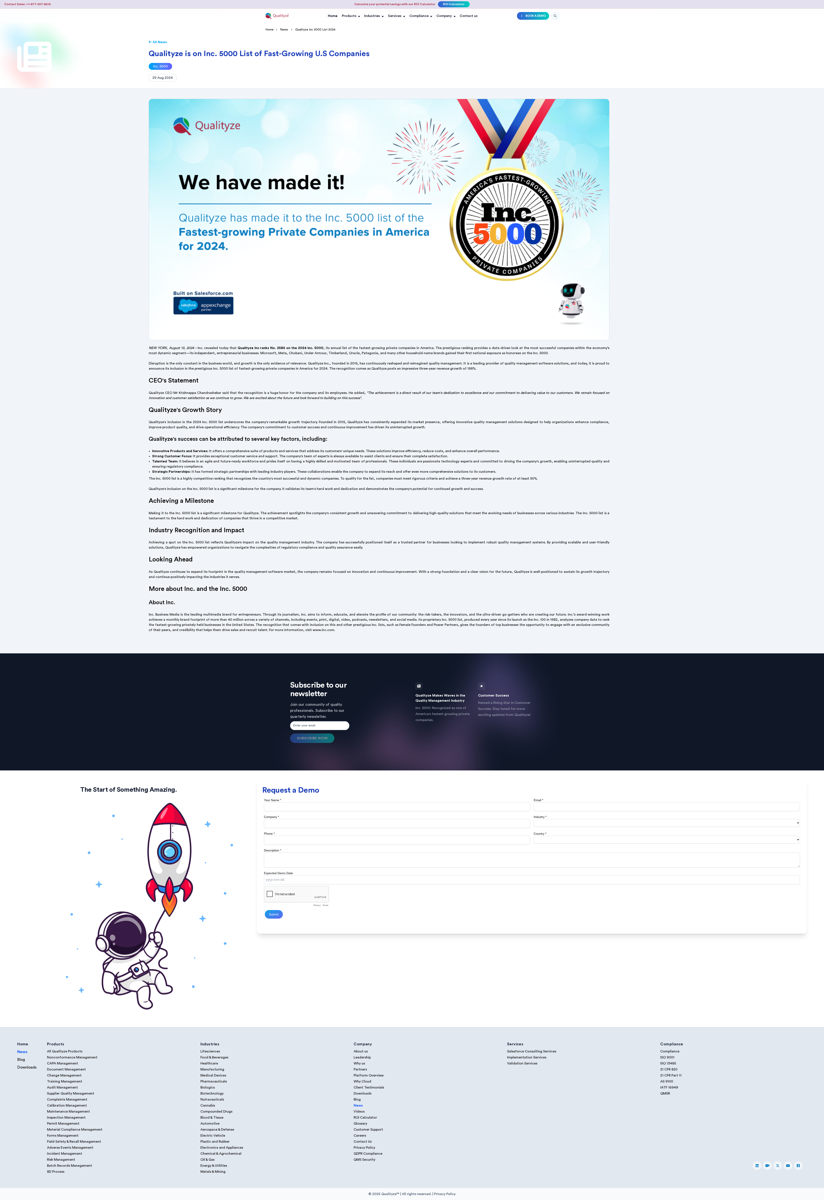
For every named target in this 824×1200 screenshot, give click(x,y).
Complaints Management (67, 1099)
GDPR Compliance (368, 1153)
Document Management (66, 1069)
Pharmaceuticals (213, 1081)
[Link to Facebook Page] (798, 1165)
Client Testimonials (369, 1087)
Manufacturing (212, 1069)
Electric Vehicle (212, 1135)
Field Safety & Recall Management (74, 1141)
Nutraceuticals (212, 1099)
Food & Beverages (214, 1057)
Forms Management (63, 1135)
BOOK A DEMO (536, 15)
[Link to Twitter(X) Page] (777, 1165)
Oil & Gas (207, 1159)
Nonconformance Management (72, 1057)
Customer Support (368, 1129)
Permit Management (63, 1123)
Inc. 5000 (160, 66)
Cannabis (207, 1105)
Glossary (360, 1123)
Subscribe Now (312, 738)
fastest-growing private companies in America (396, 348)
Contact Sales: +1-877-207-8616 (27, 4)
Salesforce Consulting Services (531, 1051)
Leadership (362, 1057)
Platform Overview (369, 1075)
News (284, 29)
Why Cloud (362, 1081)
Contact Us (363, 1141)
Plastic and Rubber (215, 1141)
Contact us (469, 16)
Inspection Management (66, 1117)
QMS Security (364, 1159)
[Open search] (555, 15)
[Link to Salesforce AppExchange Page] (767, 1165)
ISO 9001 (667, 1057)
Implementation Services (526, 1057)
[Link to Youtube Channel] (788, 1165)
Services (394, 16)
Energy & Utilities (213, 1165)
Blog (21, 1059)
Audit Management (62, 1087)
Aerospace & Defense (217, 1129)
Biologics (207, 1087)
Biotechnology (212, 1093)
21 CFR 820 (668, 1069)
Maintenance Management (68, 1111)
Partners (360, 1069)
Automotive (210, 1123)
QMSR (665, 1093)
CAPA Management (62, 1063)
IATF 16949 (669, 1087)
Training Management (64, 1081)
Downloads (27, 1067)
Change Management (64, 1075)
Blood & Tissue (211, 1117)
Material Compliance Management (74, 1129)
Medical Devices (213, 1075)
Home (333, 16)
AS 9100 (666, 1081)
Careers (360, 1135)
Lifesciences (210, 1051)
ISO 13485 (668, 1063)
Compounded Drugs (216, 1111)
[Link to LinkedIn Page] (757, 1165)
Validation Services (522, 1063)
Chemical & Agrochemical (220, 1153)
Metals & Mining (213, 1171)
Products (349, 16)
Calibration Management (67, 1105)
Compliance (419, 16)
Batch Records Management (69, 1165)
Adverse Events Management (70, 1147)
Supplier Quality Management (70, 1093)
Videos (359, 1111)
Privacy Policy (364, 1147)
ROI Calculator (454, 4)
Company (444, 16)
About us (361, 1051)
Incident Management (64, 1153)
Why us (359, 1063)
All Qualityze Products (64, 1051)
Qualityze (355, 422)
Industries (372, 16)
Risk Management (61, 1159)
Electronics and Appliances (221, 1147)
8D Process (55, 1171)
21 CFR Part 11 (671, 1075)
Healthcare (209, 1063)
